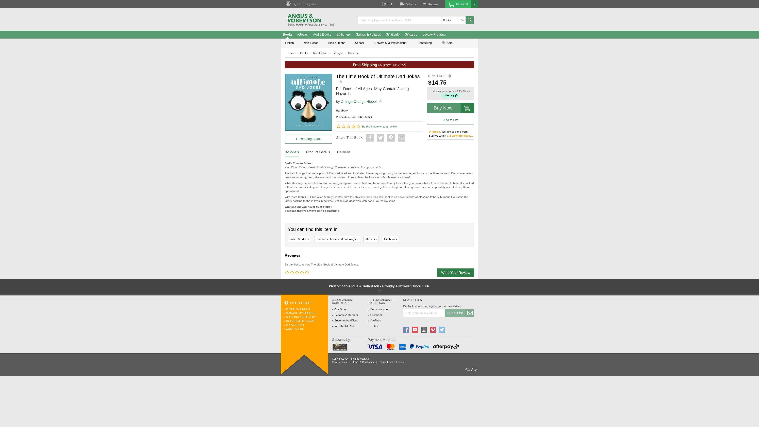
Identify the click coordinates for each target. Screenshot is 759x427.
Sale (449, 42)
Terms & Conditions (363, 362)
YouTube (375, 320)
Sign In (297, 4)
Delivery (411, 4)
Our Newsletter (379, 309)
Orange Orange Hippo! (359, 102)
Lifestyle (338, 53)
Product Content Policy (392, 362)
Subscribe (455, 313)
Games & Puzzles (368, 34)
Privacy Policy (339, 362)
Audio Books (322, 34)
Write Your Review (455, 273)
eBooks (302, 34)
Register (310, 4)
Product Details (318, 152)
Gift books (390, 239)
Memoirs (371, 239)
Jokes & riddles (299, 239)
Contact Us (295, 328)
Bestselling (425, 42)
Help (390, 4)
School (359, 42)
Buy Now (443, 108)
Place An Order (298, 309)
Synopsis (292, 152)
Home (291, 53)
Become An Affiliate (346, 320)
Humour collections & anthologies (337, 239)
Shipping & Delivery (301, 316)
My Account (295, 324)
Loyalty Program (434, 34)
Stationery (343, 34)
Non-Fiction (311, 42)
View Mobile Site (344, 326)
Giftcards (411, 34)
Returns (433, 4)
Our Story (340, 309)
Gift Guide (393, 34)
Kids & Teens (336, 42)
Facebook (376, 314)
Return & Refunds (300, 320)
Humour (353, 53)
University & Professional (390, 42)
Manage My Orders (300, 313)
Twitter (374, 326)
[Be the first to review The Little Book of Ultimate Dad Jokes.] (341, 81)
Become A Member (346, 314)
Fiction (289, 42)
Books (288, 34)
